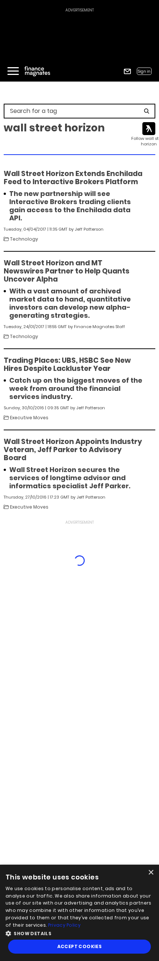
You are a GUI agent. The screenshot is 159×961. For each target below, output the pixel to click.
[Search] (146, 111)
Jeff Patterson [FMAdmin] (89, 229)
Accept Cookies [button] (79, 946)
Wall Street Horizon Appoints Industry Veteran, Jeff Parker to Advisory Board (73, 450)
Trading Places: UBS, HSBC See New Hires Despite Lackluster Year (67, 364)
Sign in (144, 71)
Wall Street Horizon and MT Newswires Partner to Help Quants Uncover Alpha (66, 271)
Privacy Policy (64, 925)
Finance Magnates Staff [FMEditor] (99, 327)
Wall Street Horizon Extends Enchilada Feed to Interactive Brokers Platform (73, 178)
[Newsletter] (127, 71)
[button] (79, 933)
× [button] (150, 872)
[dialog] (79, 913)
